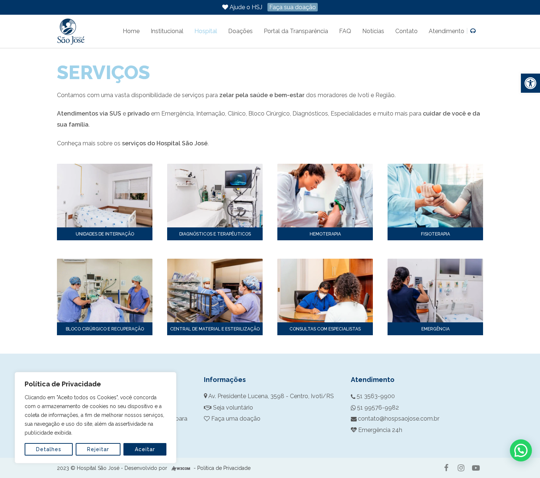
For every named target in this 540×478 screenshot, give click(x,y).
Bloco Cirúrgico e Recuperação (105, 329)
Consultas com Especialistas (325, 329)
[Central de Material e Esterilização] (215, 290)
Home (131, 31)
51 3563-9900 (376, 396)
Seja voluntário (232, 407)
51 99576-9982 (378, 407)
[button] (530, 83)
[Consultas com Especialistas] (325, 290)
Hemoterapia (325, 234)
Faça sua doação (292, 7)
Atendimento (447, 31)
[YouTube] (475, 468)
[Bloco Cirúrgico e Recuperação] (104, 290)
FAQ (345, 31)
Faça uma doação (235, 418)
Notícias (373, 31)
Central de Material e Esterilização (215, 329)
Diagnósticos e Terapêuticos (215, 234)
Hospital (205, 31)
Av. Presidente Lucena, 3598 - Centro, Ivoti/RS (271, 396)
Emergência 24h (380, 429)
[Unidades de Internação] (104, 195)
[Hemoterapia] (325, 195)
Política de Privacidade (224, 468)
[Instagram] (461, 468)
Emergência (435, 329)
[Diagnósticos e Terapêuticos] (215, 195)
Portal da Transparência (296, 31)
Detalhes (48, 449)
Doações (240, 31)
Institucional (167, 31)
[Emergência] (435, 290)
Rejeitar (98, 449)
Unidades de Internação (105, 234)
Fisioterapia (435, 234)
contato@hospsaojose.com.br (398, 418)
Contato (406, 31)
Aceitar (145, 449)
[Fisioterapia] (435, 195)
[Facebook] (446, 468)
